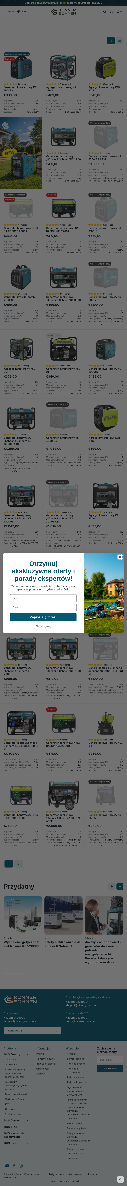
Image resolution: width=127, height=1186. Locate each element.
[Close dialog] (120, 557)
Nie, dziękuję (43, 626)
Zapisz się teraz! (43, 617)
